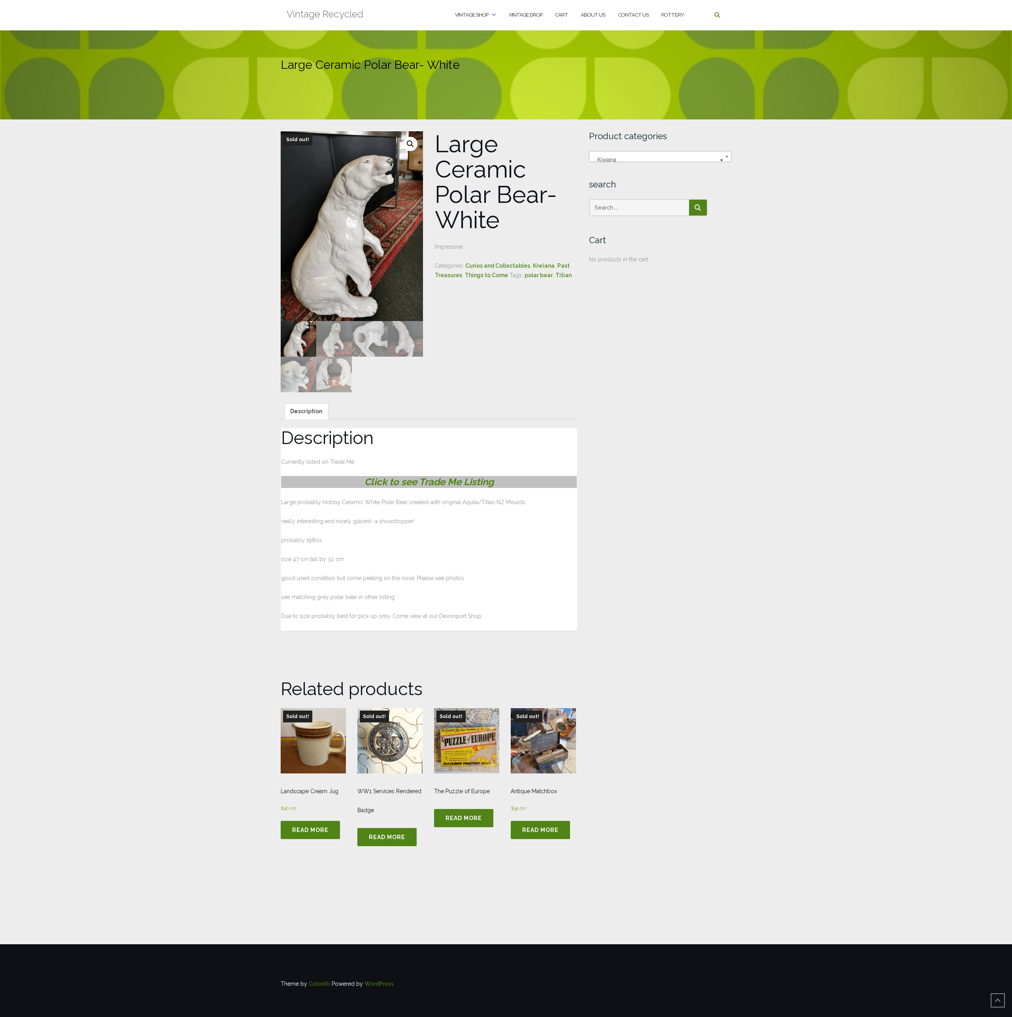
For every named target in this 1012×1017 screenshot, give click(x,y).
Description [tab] (306, 411)
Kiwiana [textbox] (658, 160)
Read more (310, 830)
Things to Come (486, 275)
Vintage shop (471, 15)
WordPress (379, 984)
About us (593, 15)
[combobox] (660, 156)
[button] (410, 144)
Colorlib (319, 984)
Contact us (633, 15)
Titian (563, 275)
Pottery (672, 15)
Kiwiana (544, 266)
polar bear (539, 275)
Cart (561, 15)
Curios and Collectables (497, 266)
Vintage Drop (525, 15)
